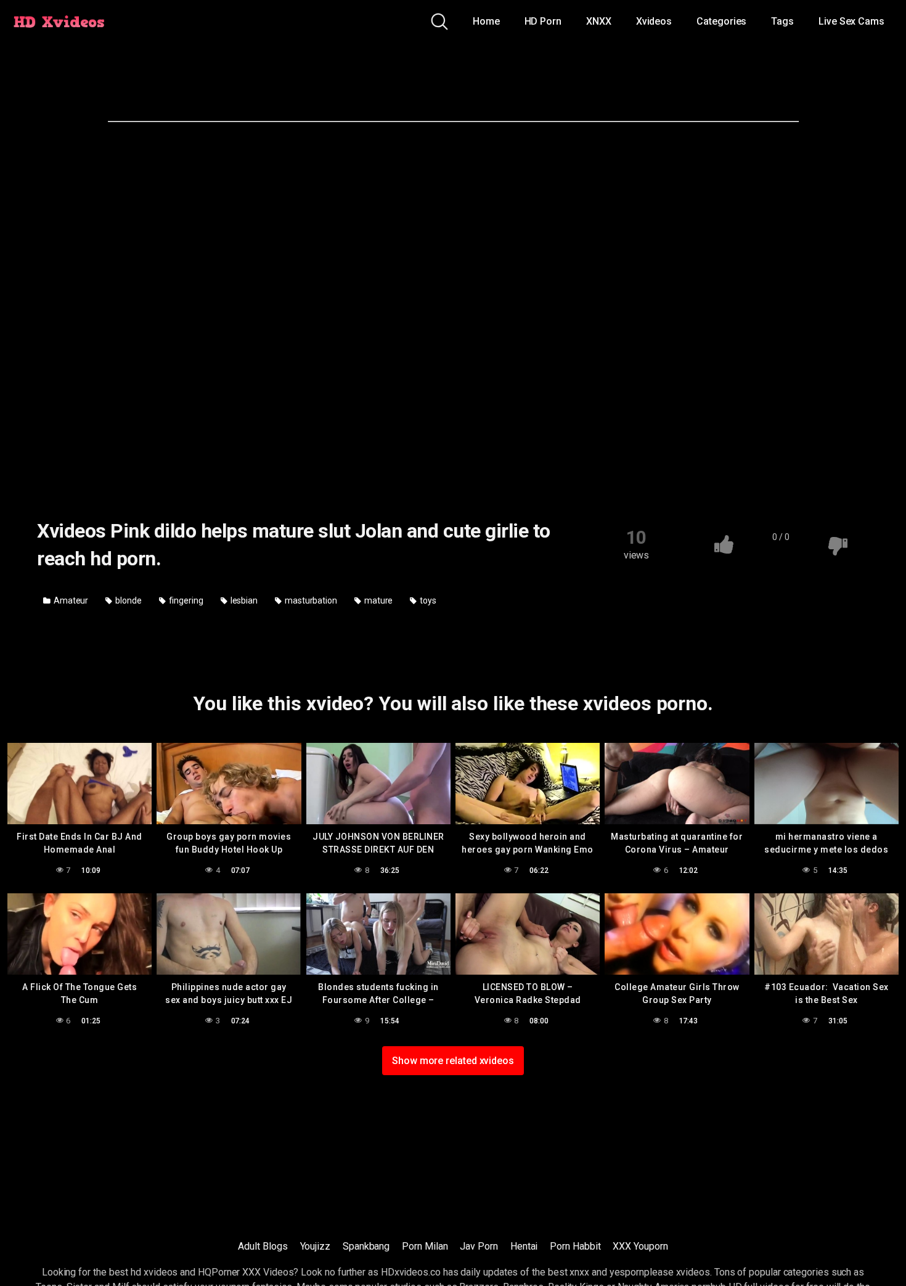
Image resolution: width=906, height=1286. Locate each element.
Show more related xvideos (453, 1061)
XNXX (598, 21)
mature (377, 600)
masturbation (310, 600)
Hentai (524, 1246)
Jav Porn (478, 1246)
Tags (782, 21)
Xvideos (654, 21)
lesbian (243, 600)
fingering (185, 600)
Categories (721, 21)
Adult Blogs (262, 1246)
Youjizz (315, 1246)
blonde (127, 600)
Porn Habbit (575, 1246)
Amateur (70, 600)
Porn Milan (424, 1246)
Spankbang (366, 1246)
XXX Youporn (640, 1246)
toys (427, 600)
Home (486, 21)
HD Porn (542, 21)
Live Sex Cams (851, 21)
